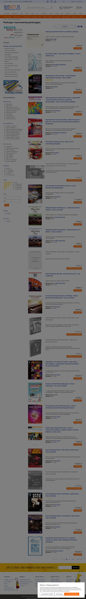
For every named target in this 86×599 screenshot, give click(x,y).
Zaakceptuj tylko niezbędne (47, 594)
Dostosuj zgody (59, 594)
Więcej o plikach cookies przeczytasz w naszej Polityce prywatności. (56, 591)
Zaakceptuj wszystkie (72, 594)
